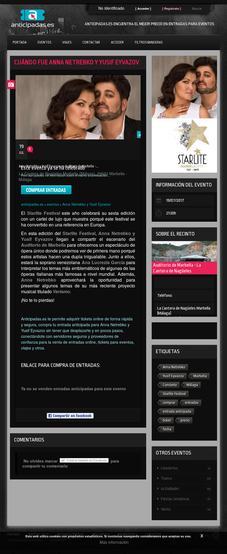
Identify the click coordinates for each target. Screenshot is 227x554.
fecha (167, 429)
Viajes (66, 42)
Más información (114, 542)
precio (185, 420)
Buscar (197, 8)
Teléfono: (164, 295)
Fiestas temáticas (185, 499)
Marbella (200, 376)
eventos (53, 204)
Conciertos (185, 468)
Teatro (185, 478)
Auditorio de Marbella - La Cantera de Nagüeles (177, 268)
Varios (185, 509)
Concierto (170, 385)
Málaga (192, 385)
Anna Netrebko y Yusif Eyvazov (86, 204)
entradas (191, 402)
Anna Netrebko (174, 367)
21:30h (171, 213)
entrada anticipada (177, 411)
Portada (20, 42)
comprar (169, 402)
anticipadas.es (32, 204)
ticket (167, 420)
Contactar (91, 42)
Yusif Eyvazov (173, 376)
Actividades (185, 488)
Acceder (117, 42)
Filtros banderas (148, 42)
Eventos (44, 42)
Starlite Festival (174, 394)
